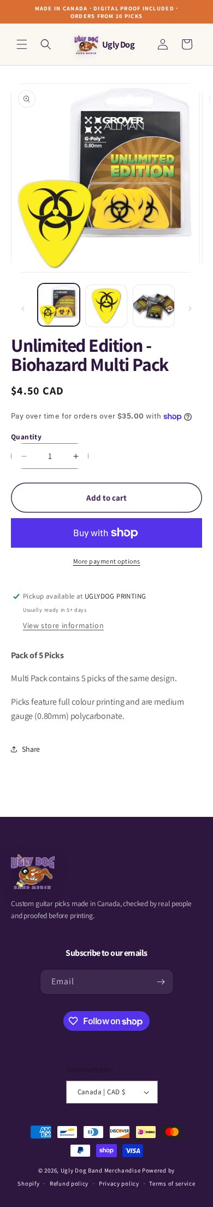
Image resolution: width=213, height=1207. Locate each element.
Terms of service (172, 1183)
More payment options (106, 561)
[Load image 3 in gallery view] (154, 306)
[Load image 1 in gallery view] (59, 304)
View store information (63, 625)
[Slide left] (23, 309)
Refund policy (69, 1183)
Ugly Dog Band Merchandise (101, 1170)
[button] (22, 44)
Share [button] (31, 749)
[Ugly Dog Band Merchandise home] (33, 871)
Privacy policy (119, 1183)
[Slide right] (190, 309)
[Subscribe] (161, 982)
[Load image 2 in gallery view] (106, 306)
